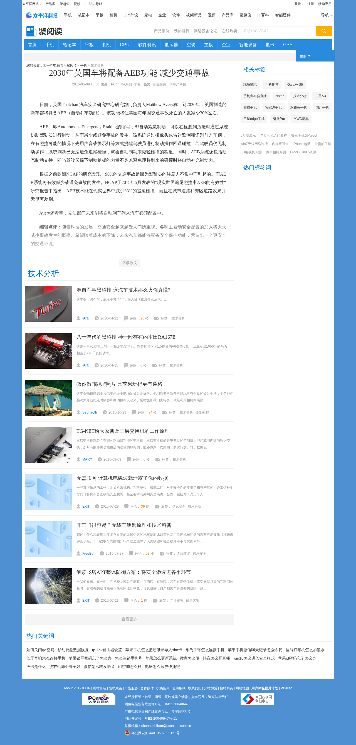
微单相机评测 (276, 152)
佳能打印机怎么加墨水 (305, 650)
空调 (191, 44)
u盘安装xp (248, 135)
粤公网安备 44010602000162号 (156, 733)
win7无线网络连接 (254, 144)
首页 (32, 44)
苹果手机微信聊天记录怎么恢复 (255, 650)
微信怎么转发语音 (99, 666)
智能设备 (248, 44)
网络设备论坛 (205, 31)
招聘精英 (226, 688)
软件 (176, 15)
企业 (162, 15)
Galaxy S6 (295, 85)
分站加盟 (210, 688)
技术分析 (299, 96)
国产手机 (322, 107)
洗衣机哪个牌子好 (64, 666)
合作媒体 (147, 688)
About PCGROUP (77, 688)
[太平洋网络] (98, 697)
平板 (99, 15)
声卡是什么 (36, 666)
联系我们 (194, 688)
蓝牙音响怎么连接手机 (45, 658)
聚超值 (65, 4)
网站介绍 (99, 688)
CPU (125, 44)
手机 (68, 15)
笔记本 (84, 15)
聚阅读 (72, 65)
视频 (77, 4)
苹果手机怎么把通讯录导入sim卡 (153, 650)
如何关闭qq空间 (40, 650)
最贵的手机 (323, 144)
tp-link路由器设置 (107, 650)
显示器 (171, 44)
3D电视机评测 (251, 152)
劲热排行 (181, 31)
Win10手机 (273, 107)
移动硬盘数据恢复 (73, 650)
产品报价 (161, 31)
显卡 (270, 44)
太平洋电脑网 (53, 65)
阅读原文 (129, 263)
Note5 (280, 96)
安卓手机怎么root (304, 135)
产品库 (50, 4)
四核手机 (250, 107)
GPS (288, 44)
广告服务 (131, 688)
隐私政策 (115, 688)
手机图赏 (272, 85)
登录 (297, 4)
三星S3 (320, 96)
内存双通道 (280, 144)
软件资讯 (147, 44)
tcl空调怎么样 (130, 666)
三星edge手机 (253, 119)
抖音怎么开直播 (216, 658)
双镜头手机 (298, 107)
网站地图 (242, 688)
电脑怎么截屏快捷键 (162, 666)
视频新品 (194, 15)
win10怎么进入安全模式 (254, 658)
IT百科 (263, 15)
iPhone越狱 (301, 144)
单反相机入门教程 (273, 135)
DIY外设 (130, 15)
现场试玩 (250, 85)
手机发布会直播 (255, 96)
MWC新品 (301, 119)
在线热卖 (229, 31)
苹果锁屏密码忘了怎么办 (90, 658)
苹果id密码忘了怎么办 (297, 658)
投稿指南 (163, 688)
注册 (310, 4)
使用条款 (179, 688)
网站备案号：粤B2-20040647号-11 (151, 719)
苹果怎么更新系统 (161, 658)
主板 (208, 44)
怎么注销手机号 (128, 658)
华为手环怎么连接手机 (205, 650)
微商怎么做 (189, 658)
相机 (113, 15)
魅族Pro (279, 119)
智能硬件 (283, 15)
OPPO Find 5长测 (303, 152)
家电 (148, 15)
